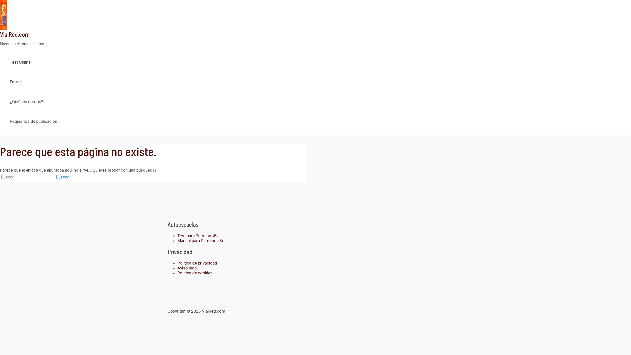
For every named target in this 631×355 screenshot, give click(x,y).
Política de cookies (194, 272)
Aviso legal (187, 268)
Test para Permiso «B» (198, 235)
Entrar (15, 81)
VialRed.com (15, 34)
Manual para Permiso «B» (200, 240)
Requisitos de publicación (33, 121)
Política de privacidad (197, 263)
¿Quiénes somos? (26, 101)
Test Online (20, 62)
